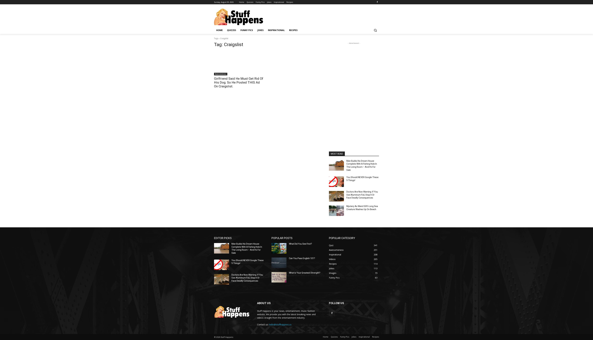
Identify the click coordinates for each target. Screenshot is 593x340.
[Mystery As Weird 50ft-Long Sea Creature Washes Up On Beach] (336, 210)
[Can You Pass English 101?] (278, 263)
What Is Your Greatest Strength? (304, 273)
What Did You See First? (300, 244)
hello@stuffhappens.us (280, 324)
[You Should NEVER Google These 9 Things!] (336, 181)
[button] (375, 30)
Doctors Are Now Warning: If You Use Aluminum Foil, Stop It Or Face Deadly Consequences (362, 194)
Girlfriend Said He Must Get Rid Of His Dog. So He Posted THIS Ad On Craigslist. (238, 82)
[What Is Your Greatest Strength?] (278, 277)
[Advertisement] (354, 91)
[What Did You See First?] (278, 248)
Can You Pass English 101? (302, 258)
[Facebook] (377, 2)
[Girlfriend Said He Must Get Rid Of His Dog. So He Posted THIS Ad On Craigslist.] (239, 62)
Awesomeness (220, 74)
